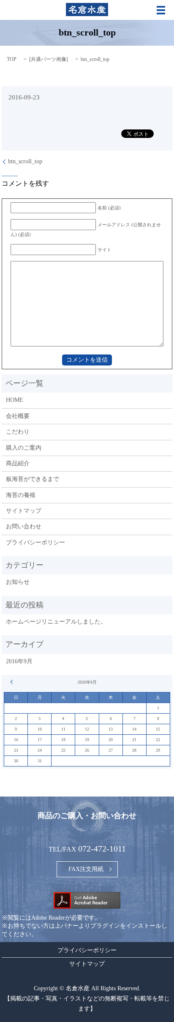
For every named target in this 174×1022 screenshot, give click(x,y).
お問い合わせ (23, 526)
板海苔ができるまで (32, 479)
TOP (11, 59)
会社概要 (18, 416)
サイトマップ (23, 511)
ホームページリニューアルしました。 (56, 621)
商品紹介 (18, 463)
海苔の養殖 (20, 495)
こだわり (18, 432)
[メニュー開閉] (161, 10)
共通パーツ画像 (48, 59)
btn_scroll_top (25, 161)
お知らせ (18, 582)
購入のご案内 (23, 448)
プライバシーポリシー (35, 542)
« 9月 (12, 681)
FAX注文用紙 (85, 869)
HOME (14, 400)
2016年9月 (19, 661)
